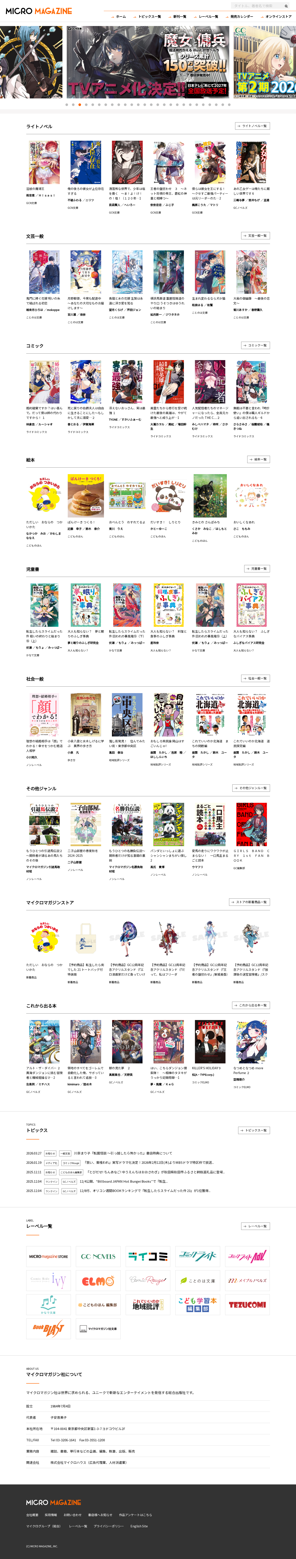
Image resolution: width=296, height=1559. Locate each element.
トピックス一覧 (149, 16)
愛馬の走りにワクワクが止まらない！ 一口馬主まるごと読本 (210, 855)
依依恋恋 (156, 205)
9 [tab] (119, 105)
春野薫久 (257, 310)
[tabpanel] (148, 62)
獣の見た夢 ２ (119, 1068)
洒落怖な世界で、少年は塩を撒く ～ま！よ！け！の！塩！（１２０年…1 (127, 193)
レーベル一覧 (208, 16)
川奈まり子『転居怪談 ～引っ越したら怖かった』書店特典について (123, 1153)
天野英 (128, 1075)
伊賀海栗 (88, 424)
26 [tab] (229, 105)
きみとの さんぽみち (206, 522)
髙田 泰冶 (116, 752)
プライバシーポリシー (109, 1526)
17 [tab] (171, 105)
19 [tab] (184, 105)
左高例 (30, 1084)
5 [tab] (93, 105)
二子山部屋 (75, 862)
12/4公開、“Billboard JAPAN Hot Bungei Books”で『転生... (124, 1181)
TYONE (113, 419)
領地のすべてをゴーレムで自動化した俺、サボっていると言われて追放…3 (86, 1073)
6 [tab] (99, 105)
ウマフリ (197, 867)
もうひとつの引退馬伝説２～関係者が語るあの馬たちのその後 (44, 855)
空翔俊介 (239, 1079)
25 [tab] (223, 105)
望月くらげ (116, 310)
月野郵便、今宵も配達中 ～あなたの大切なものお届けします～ (86, 303)
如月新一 (156, 314)
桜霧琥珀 (257, 424)
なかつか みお (36, 533)
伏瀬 (29, 647)
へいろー (129, 205)
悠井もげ (254, 200)
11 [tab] (132, 105)
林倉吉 (30, 424)
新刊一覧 (179, 16)
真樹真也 (114, 1075)
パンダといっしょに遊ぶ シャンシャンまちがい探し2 (168, 855)
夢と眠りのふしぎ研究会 (83, 643)
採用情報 (51, 1515)
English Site (139, 1526)
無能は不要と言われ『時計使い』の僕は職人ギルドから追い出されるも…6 (251, 413)
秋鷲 (210, 305)
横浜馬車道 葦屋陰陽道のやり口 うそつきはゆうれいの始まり (167, 303)
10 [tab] (125, 105)
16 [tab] (164, 105)
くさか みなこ (202, 529)
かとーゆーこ (158, 529)
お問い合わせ (72, 1515)
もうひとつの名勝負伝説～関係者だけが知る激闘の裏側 (127, 855)
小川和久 (31, 757)
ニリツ (90, 200)
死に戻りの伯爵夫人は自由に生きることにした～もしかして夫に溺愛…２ (86, 413)
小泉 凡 (73, 752)
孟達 (266, 200)
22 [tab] (203, 105)
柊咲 (215, 424)
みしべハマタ (200, 424)
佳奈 (83, 314)
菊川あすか (240, 310)
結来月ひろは (34, 310)
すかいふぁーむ (131, 419)
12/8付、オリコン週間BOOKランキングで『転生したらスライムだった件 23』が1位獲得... (145, 1190)
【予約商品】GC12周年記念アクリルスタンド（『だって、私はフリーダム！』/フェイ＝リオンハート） (167, 974)
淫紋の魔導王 (35, 188)
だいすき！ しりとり (165, 522)
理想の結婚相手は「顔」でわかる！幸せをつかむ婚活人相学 (44, 746)
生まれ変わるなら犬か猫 (208, 298)
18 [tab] (177, 105)
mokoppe (53, 310)
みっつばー (55, 647)
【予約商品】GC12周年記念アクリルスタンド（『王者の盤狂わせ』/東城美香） (210, 969)
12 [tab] (138, 105)
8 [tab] (112, 105)
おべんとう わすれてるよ (127, 522)
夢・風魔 (156, 1084)
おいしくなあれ (244, 522)
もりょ (40, 647)
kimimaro (74, 1084)
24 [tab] (216, 105)
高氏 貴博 (157, 867)
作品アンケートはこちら (135, 1515)
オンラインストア (279, 16)
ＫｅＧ (170, 1084)
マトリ (214, 205)
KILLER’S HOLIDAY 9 (206, 1068)
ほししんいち (158, 757)
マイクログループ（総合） (44, 1526)
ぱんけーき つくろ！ (82, 522)
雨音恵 (30, 195)
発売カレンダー (242, 16)
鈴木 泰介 (93, 529)
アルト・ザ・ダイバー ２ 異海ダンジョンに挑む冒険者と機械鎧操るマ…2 (44, 1073)
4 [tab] (86, 105)
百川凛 (72, 314)
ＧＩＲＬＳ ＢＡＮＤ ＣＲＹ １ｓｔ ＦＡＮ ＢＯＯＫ (251, 855)
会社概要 (32, 1515)
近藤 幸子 (75, 529)
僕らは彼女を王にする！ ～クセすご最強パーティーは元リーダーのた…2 (210, 193)
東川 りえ (116, 529)
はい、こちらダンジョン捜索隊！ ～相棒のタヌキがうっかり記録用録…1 (168, 1073)
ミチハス (44, 1084)
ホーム (121, 16)
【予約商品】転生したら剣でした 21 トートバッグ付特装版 (86, 969)
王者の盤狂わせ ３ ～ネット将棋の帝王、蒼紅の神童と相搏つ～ (168, 193)
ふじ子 (170, 205)
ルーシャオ (46, 424)
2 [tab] (73, 105)
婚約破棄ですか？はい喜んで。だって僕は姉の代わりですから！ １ (44, 413)
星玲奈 (154, 643)
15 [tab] (158, 105)
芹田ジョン (134, 310)
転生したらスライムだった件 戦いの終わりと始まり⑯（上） (44, 636)
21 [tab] (197, 105)
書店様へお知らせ (100, 1515)
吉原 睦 (176, 752)
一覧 (254, 126)
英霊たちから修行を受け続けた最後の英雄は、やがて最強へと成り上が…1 (168, 413)
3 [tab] (80, 105)
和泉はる (197, 305)
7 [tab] (106, 105)
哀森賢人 (114, 205)
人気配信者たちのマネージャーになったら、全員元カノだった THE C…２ (210, 413)
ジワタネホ (173, 314)
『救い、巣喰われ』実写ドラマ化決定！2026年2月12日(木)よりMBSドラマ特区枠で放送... (148, 1162)
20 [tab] (190, 105)
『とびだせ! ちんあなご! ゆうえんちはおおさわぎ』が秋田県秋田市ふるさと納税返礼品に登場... (155, 1172)
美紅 (171, 424)
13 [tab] (145, 105)
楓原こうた (199, 205)
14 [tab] (151, 105)
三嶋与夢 (239, 200)
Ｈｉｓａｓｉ (47, 195)
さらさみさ (240, 424)
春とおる (73, 424)
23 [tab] (210, 105)
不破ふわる (75, 200)
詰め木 (87, 1084)
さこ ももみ (241, 529)
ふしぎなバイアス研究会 (248, 643)
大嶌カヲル (157, 424)
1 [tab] (67, 105)
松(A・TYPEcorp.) (203, 1075)
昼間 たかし (158, 752)
